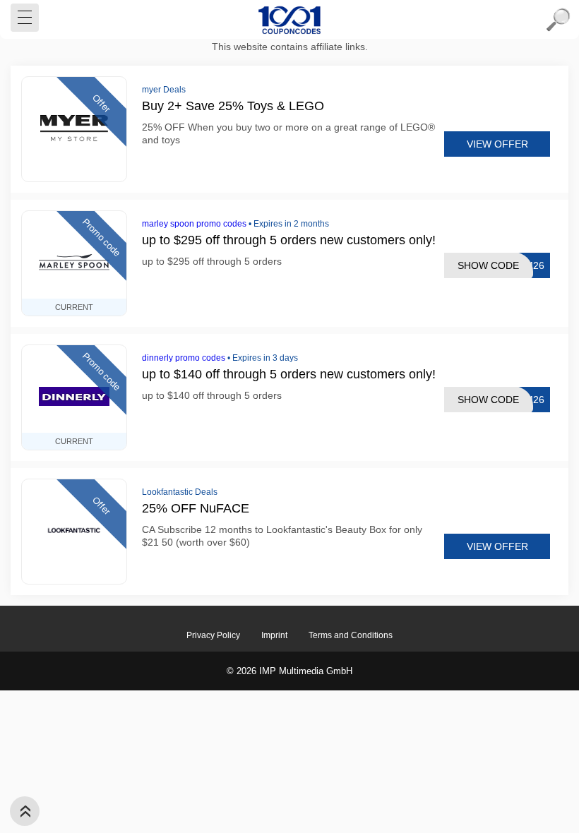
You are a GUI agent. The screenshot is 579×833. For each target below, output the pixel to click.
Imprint (274, 635)
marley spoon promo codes (194, 224)
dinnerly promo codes (183, 358)
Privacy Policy (213, 635)
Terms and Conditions (351, 635)
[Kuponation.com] (289, 20)
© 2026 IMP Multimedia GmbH (289, 671)
